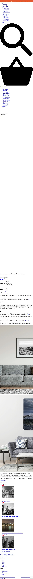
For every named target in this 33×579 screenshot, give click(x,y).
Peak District (3, 564)
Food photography (5, 16)
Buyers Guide (5, 4)
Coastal (3, 560)
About (2, 3)
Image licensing (5, 5)
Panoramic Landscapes (6, 9)
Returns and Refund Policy (5, 573)
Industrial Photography (6, 20)
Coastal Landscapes (5, 92)
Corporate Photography (6, 19)
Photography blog (4, 21)
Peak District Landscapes (6, 12)
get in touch (27, 314)
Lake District (3, 562)
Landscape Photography (6, 8)
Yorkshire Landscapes (6, 13)
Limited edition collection (5, 6)
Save (2, 502)
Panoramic (3, 563)
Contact (3, 22)
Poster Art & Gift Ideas (6, 94)
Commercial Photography (5, 15)
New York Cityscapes (6, 14)
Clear (5, 291)
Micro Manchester (5, 11)
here (28, 299)
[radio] (9, 280)
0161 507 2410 (2, 554)
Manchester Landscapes (6, 10)
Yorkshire (3, 565)
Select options (8, 501)
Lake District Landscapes (6, 97)
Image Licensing (4, 570)
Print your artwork (5, 89)
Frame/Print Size (2, 283)
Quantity (1, 292)
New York (3, 566)
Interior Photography (5, 18)
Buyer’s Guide (27, 320)
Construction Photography (6, 102)
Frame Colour (2, 289)
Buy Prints (3, 91)
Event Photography (5, 105)
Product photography (6, 17)
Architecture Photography (6, 100)
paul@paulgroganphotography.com (8, 554)
